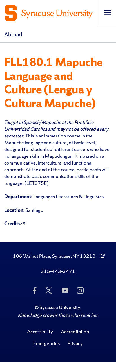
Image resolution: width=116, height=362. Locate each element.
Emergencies (46, 343)
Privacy (75, 343)
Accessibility (40, 331)
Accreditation (75, 331)
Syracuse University (59, 307)
